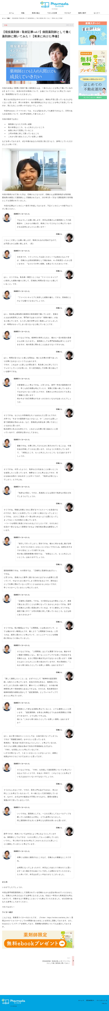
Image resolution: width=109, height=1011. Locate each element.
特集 (8, 18)
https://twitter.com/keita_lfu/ (58, 917)
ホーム (4, 18)
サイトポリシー (101, 1000)
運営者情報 (89, 1000)
